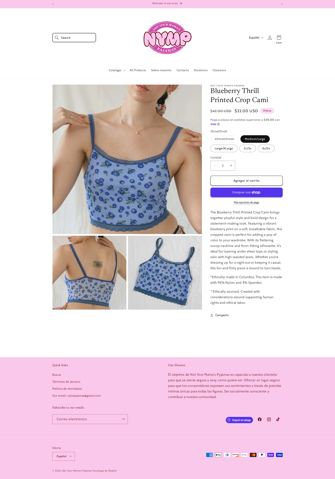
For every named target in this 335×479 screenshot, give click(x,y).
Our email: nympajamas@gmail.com (76, 395)
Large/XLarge (224, 148)
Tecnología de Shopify (104, 470)
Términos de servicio (66, 381)
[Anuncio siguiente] (282, 4)
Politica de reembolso (67, 388)
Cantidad (215, 157)
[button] (74, 37)
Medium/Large (255, 139)
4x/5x (266, 148)
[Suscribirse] (123, 419)
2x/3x (248, 148)
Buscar (56, 374)
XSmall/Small (227, 140)
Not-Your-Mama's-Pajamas (77, 470)
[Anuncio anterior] (53, 4)
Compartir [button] (222, 315)
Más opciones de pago (246, 202)
